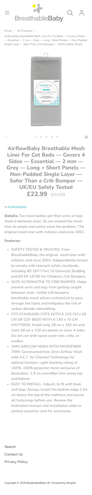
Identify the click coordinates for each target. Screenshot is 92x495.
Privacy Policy (16, 462)
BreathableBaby (17, 206)
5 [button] (57, 137)
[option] (46, 91)
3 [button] (46, 137)
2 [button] (41, 137)
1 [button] (35, 137)
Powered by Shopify (64, 483)
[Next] (86, 137)
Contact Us (13, 454)
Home (8, 31)
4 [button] (51, 137)
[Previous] (6, 137)
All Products (24, 31)
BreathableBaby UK (38, 483)
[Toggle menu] (7, 12)
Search (10, 447)
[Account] (81, 11)
